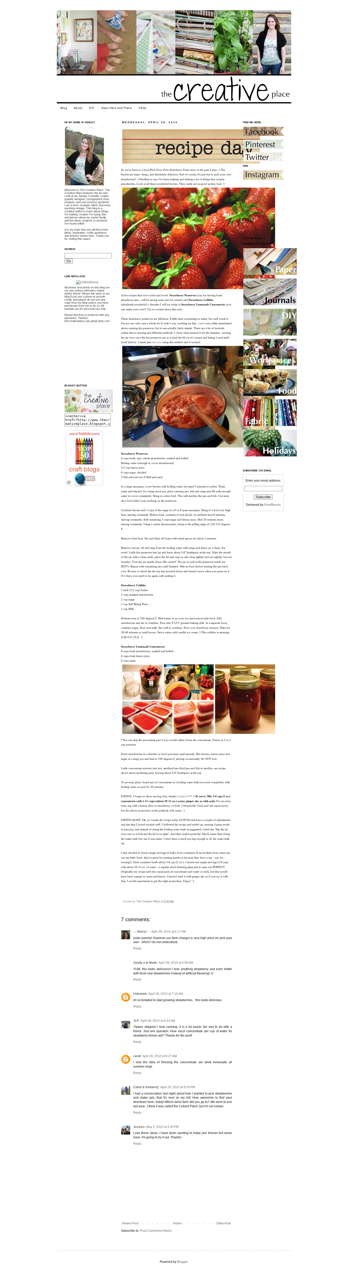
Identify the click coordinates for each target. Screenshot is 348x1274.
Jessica (139, 1127)
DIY (91, 108)
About (78, 108)
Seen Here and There (116, 108)
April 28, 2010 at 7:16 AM (165, 994)
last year (157, 342)
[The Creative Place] (88, 411)
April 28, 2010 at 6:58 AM (175, 962)
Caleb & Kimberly (146, 1087)
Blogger (182, 1262)
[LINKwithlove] (87, 282)
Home (177, 1223)
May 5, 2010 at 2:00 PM (162, 1127)
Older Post (223, 1223)
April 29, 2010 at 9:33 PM (177, 1087)
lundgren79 (184, 796)
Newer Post (130, 1223)
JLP (136, 1021)
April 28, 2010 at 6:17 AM (168, 931)
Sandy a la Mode (145, 962)
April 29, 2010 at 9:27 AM (159, 1056)
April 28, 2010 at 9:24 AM (157, 1021)
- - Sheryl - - (141, 931)
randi (137, 1056)
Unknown (140, 994)
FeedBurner (272, 505)
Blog (63, 108)
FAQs (142, 108)
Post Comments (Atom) (156, 1231)
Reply (137, 948)
